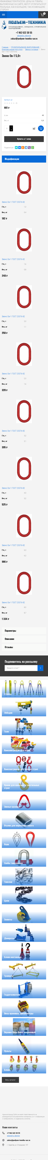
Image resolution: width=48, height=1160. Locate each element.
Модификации (12, 159)
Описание (9, 639)
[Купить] (41, 128)
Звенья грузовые (31, 49)
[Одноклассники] (22, 147)
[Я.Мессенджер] (16, 147)
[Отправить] (40, 668)
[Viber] (29, 147)
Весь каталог (10, 1080)
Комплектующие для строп (12, 49)
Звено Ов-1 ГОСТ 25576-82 (13, 202)
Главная (5, 47)
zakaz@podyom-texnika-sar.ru (24, 38)
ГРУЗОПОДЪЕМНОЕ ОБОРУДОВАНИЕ (25, 47)
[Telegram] (26, 147)
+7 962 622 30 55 (24, 32)
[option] (24, 77)
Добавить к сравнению (34, 128)
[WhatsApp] (32, 147)
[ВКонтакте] (19, 147)
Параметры (10, 630)
